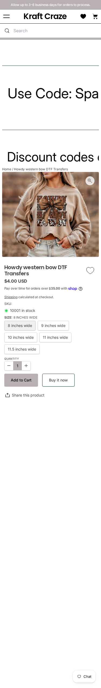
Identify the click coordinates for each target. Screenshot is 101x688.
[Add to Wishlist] (90, 270)
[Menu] (6, 16)
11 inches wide (55, 337)
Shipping (11, 297)
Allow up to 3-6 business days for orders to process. (50, 5)
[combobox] (55, 30)
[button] (21, 380)
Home (6, 169)
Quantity (11, 358)
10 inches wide (21, 337)
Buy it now (58, 380)
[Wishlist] (83, 16)
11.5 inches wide (22, 349)
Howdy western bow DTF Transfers (41, 169)
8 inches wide (20, 325)
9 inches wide (53, 325)
